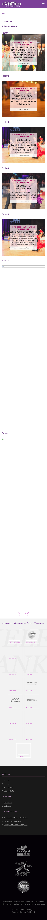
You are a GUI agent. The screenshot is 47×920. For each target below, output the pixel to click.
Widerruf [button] (31, 912)
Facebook (8, 803)
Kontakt (7, 780)
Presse (6, 784)
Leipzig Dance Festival (12, 821)
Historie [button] (22, 912)
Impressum (8, 787)
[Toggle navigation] (43, 4)
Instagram (8, 806)
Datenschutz (9, 791)
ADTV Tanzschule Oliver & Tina (16, 818)
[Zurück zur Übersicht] (19, 614)
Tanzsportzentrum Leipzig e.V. (15, 825)
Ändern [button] (15, 912)
